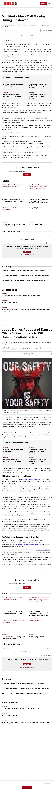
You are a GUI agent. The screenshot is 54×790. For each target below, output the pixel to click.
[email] (32, 36)
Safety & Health (6, 325)
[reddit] (29, 36)
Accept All (27, 787)
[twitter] (27, 36)
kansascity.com (27, 565)
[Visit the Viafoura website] (49, 243)
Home (3, 11)
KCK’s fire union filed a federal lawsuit (25, 479)
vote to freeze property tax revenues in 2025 (28, 544)
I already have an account (27, 254)
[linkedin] (24, 36)
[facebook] (22, 36)
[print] (51, 36)
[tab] (6, 236)
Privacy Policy (47, 783)
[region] (27, 239)
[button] (3, 4)
